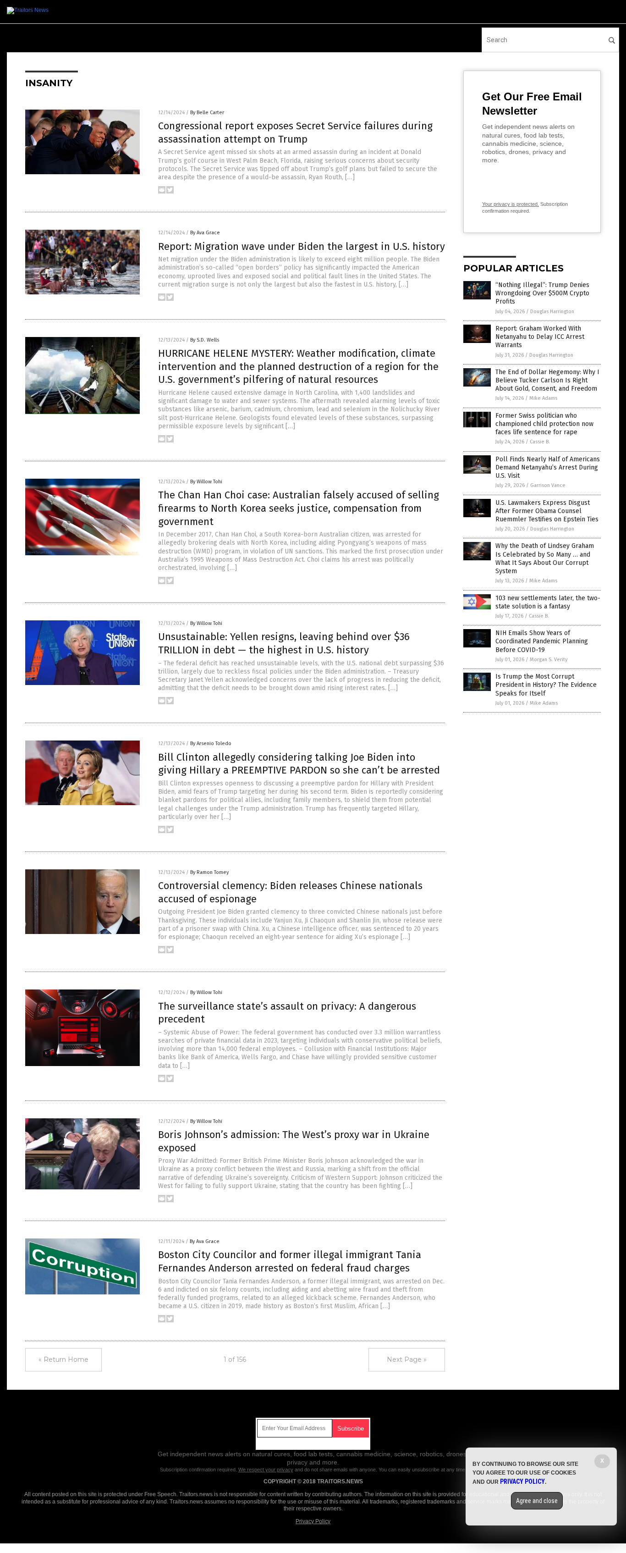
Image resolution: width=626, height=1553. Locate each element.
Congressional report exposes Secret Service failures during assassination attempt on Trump (295, 132)
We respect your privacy (265, 1469)
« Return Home (63, 1359)
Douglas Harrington (552, 312)
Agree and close (537, 1500)
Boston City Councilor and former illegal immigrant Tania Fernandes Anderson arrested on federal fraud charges (289, 1261)
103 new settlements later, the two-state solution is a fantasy (547, 602)
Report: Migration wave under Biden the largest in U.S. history (301, 246)
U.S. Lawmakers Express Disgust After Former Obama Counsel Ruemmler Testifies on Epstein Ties (547, 511)
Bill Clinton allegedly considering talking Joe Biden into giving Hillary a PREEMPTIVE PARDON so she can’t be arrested (299, 764)
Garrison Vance (548, 485)
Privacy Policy (313, 1521)
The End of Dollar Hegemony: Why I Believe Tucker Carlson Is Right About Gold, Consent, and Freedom (547, 380)
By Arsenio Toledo (210, 743)
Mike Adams (543, 398)
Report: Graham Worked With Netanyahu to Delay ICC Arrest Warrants (539, 337)
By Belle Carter (207, 113)
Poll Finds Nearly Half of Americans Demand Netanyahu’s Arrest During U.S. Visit (547, 467)
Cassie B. (540, 442)
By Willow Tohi (206, 482)
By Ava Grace (205, 233)
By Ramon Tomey (209, 872)
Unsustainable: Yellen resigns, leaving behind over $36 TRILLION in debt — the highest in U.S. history (284, 643)
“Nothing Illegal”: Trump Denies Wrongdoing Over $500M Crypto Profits (542, 293)
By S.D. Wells (204, 340)
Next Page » (407, 1359)
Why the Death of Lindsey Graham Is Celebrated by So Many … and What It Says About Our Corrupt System (544, 558)
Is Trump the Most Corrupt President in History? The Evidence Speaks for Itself (546, 685)
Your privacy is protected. (510, 204)
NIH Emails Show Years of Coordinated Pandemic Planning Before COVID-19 (541, 641)
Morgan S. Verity (548, 660)
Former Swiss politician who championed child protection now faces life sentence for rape (544, 424)
